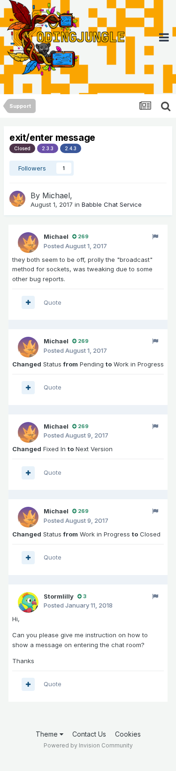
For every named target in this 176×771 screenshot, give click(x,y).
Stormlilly (59, 596)
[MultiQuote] (28, 302)
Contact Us (89, 734)
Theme (48, 734)
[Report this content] (155, 236)
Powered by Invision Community (88, 745)
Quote (52, 302)
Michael (56, 195)
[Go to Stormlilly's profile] (28, 602)
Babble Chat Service (112, 204)
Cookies (128, 734)
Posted (75, 246)
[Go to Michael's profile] (17, 199)
